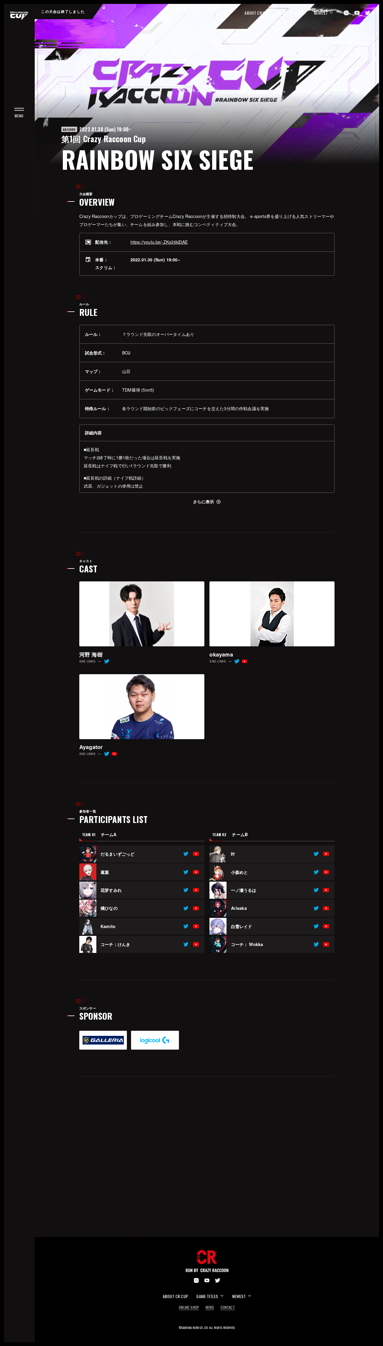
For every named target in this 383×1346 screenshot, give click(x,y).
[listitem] (186, 854)
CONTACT (228, 1307)
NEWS (210, 1307)
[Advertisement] (207, 1166)
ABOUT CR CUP (257, 13)
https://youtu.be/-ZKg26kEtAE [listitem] (159, 242)
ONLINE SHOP (189, 1307)
